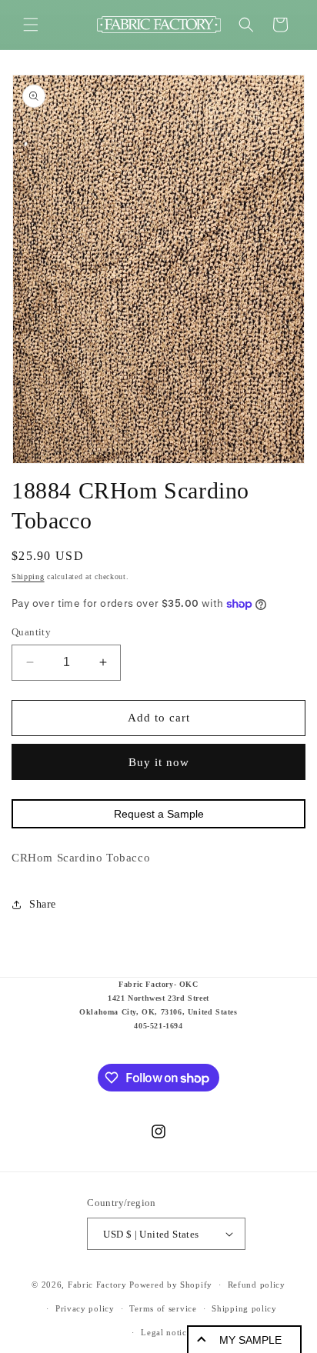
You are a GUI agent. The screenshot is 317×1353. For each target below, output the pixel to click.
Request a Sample (159, 814)
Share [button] (42, 904)
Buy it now (158, 762)
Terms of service (162, 1308)
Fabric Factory (97, 1284)
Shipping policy (244, 1308)
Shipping (28, 576)
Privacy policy (85, 1308)
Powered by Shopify (170, 1284)
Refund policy (256, 1284)
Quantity (31, 632)
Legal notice (166, 1332)
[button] (31, 25)
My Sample (250, 1340)
